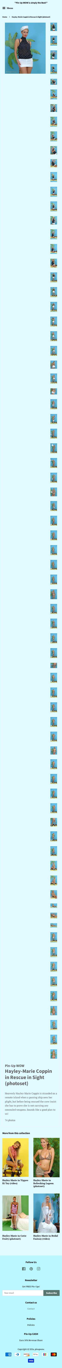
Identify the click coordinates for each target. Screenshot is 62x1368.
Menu (9, 8)
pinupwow (39, 1349)
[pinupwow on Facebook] (24, 1269)
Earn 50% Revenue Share (31, 1340)
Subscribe (51, 1293)
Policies (31, 1325)
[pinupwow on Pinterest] (31, 1269)
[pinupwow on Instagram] (38, 1269)
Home (4, 17)
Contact (31, 1308)
